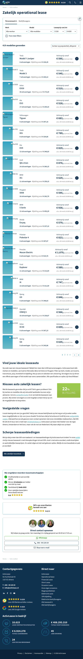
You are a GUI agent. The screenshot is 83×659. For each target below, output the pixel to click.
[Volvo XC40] (77, 327)
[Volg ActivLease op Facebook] (7, 593)
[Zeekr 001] (77, 133)
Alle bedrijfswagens (49, 605)
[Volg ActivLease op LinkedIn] (4, 593)
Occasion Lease (47, 585)
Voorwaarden (38, 653)
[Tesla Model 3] (77, 73)
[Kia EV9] (77, 148)
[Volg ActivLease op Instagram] (11, 593)
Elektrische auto (47, 594)
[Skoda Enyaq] (77, 222)
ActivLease (45, 574)
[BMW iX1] (77, 178)
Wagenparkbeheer (48, 591)
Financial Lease (47, 579)
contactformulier (22, 395)
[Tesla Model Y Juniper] (77, 58)
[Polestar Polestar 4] (77, 237)
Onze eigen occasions (49, 588)
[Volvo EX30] (77, 88)
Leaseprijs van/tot (60, 27)
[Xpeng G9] (77, 297)
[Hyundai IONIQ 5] (77, 312)
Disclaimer (28, 653)
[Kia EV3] (77, 103)
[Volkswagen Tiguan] (77, 118)
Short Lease (46, 582)
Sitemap (48, 653)
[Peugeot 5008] (77, 193)
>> (78, 355)
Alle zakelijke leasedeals (12, 454)
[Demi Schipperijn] (50, 523)
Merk (7, 27)
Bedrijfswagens (24, 21)
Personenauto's (11, 21)
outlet (78, 437)
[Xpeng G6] (77, 342)
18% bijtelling (46, 596)
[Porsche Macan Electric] (77, 252)
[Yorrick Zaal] (41, 523)
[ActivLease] (6, 2)
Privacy (19, 653)
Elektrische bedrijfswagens (51, 599)
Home (4, 7)
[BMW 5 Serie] (77, 208)
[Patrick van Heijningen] (33, 523)
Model (32, 27)
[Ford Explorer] (77, 267)
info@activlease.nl (34, 422)
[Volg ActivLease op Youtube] (14, 593)
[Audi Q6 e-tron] (77, 163)
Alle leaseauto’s (47, 602)
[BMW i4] (77, 282)
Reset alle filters (80, 18)
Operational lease (48, 577)
